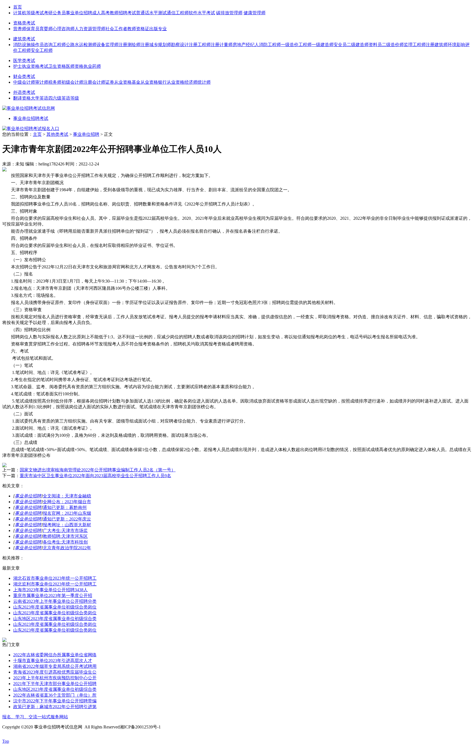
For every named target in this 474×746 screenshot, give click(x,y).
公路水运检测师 (81, 44)
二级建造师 (358, 44)
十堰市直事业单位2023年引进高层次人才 (52, 660)
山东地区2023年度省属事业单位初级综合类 (55, 618)
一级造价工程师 (296, 44)
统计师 (204, 82)
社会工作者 (116, 28)
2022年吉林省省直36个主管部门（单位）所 (55, 695)
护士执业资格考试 (30, 66)
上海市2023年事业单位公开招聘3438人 (50, 589)
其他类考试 (57, 134)
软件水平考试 (202, 12)
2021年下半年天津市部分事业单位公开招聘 (55, 683)
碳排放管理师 (229, 12)
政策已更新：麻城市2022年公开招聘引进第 (55, 706)
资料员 (375, 44)
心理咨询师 (64, 28)
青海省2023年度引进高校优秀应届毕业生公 (55, 672)
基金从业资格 (145, 82)
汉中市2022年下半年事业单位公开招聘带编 (55, 701)
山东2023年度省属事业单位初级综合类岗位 (55, 607)
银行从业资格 (171, 82)
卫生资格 (57, 66)
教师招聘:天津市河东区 (65, 536)
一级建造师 (323, 44)
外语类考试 (24, 92)
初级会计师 (72, 82)
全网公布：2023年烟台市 (67, 501)
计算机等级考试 (28, 12)
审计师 (41, 82)
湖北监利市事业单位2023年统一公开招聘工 (55, 584)
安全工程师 (42, 50)
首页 (17, 7)
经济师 (191, 82)
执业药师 (92, 66)
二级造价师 (393, 44)
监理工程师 (415, 44)
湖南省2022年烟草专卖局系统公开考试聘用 (55, 666)
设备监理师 (108, 44)
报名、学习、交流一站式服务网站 (35, 716)
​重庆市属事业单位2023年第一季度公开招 (52, 595)
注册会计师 (94, 82)
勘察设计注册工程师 (191, 44)
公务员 (59, 12)
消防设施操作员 (28, 44)
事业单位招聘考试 (30, 118)
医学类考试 (24, 60)
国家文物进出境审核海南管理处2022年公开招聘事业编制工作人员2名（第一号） (98, 470)
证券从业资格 (118, 82)
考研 (48, 12)
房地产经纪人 (246, 44)
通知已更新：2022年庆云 (67, 519)
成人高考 (101, 12)
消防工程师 (270, 44)
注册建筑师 (437, 44)
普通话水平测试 (151, 12)
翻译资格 (22, 98)
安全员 (340, 44)
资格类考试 (24, 23)
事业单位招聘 (79, 12)
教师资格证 (138, 28)
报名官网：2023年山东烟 (67, 513)
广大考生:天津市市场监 (65, 530)
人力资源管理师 (90, 28)
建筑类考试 (24, 38)
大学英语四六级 (46, 98)
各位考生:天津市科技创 (65, 542)
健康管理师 (255, 12)
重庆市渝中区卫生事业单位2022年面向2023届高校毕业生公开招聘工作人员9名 (95, 475)
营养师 (19, 28)
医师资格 (74, 66)
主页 (37, 134)
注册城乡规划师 (155, 44)
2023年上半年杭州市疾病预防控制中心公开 (55, 677)
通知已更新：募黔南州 (65, 507)
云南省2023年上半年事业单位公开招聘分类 (55, 601)
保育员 (33, 28)
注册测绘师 (129, 44)
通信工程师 (178, 12)
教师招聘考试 (123, 12)
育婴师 (46, 28)
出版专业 (158, 28)
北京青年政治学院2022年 (67, 547)
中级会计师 (24, 82)
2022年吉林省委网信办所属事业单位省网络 (55, 654)
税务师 (54, 82)
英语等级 (70, 98)
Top (5, 741)
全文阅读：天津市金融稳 (67, 496)
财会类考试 (24, 76)
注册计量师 (222, 44)
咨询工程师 (55, 44)
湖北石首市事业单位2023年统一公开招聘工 (55, 578)
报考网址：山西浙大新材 (67, 524)
